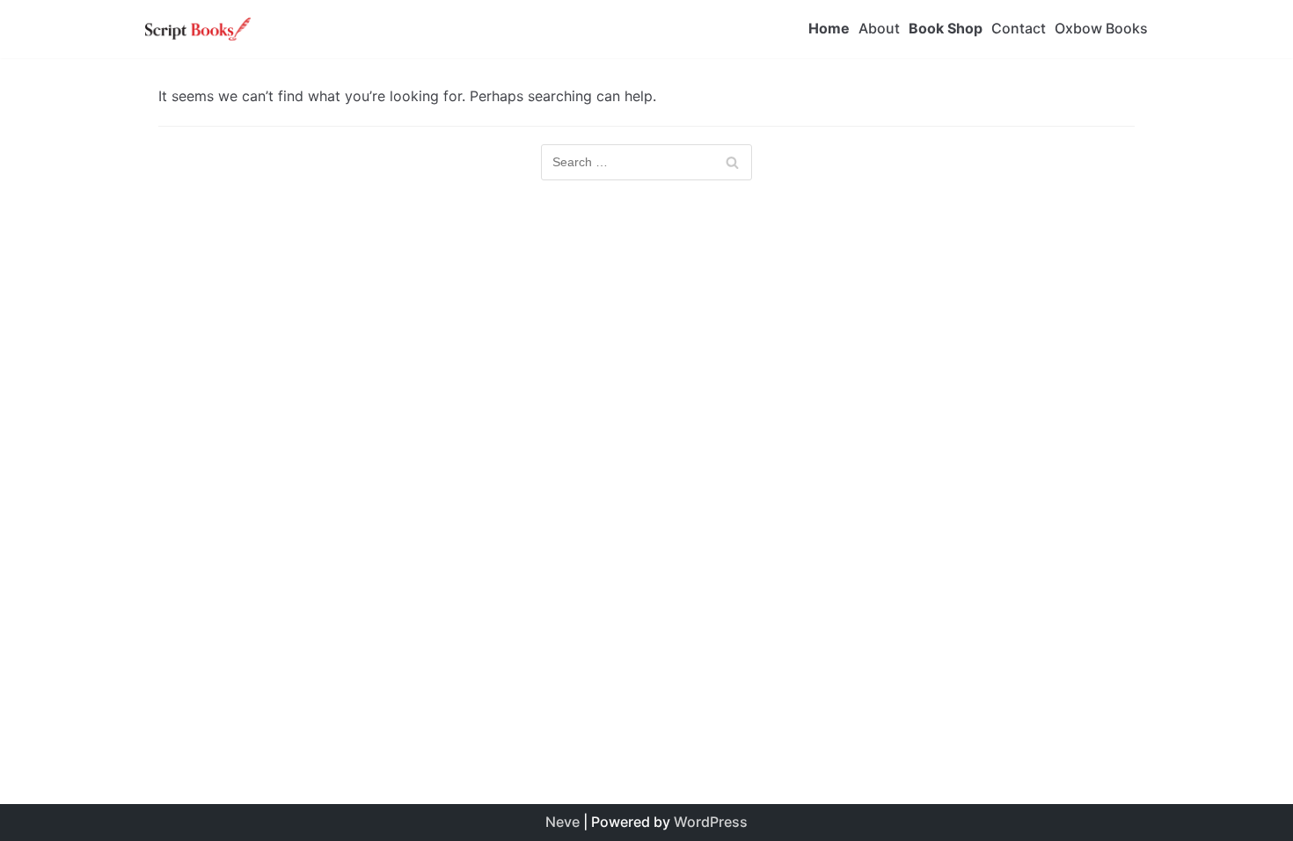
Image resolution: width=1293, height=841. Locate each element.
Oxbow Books (1101, 28)
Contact (1018, 28)
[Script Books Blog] (198, 29)
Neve (562, 821)
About (879, 28)
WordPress (711, 821)
